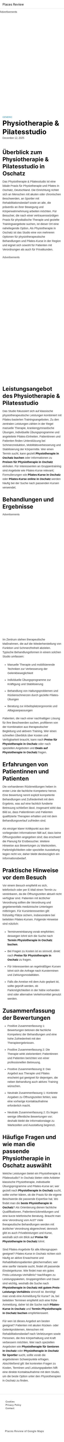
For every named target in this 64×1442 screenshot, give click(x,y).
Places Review (13, 4)
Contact (10, 1408)
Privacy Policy (13, 1405)
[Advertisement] (32, 61)
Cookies (10, 1401)
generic (7, 117)
